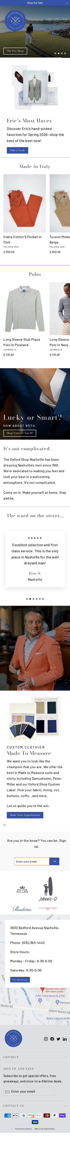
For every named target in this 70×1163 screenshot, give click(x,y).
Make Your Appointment (25, 815)
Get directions (20, 979)
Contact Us (13, 1106)
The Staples (14, 51)
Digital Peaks (49, 1129)
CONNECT (11, 1057)
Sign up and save (18, 1069)
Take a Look (17, 150)
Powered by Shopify (23, 1129)
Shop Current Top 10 (20, 433)
